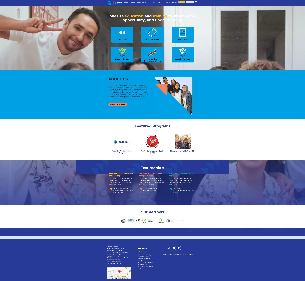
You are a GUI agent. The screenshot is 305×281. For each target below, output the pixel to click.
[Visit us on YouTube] (174, 248)
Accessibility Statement (145, 266)
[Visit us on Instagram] (169, 248)
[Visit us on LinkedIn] (179, 248)
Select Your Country (144, 255)
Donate (181, 2)
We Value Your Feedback (146, 262)
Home (140, 251)
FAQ (139, 268)
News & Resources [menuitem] (171, 2)
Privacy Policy (142, 264)
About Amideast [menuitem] (129, 2)
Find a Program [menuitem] (157, 2)
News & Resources (144, 258)
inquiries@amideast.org (114, 263)
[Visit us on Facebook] (164, 248)
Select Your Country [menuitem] (144, 2)
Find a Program (143, 257)
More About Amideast (117, 104)
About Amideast (143, 253)
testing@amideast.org (114, 260)
